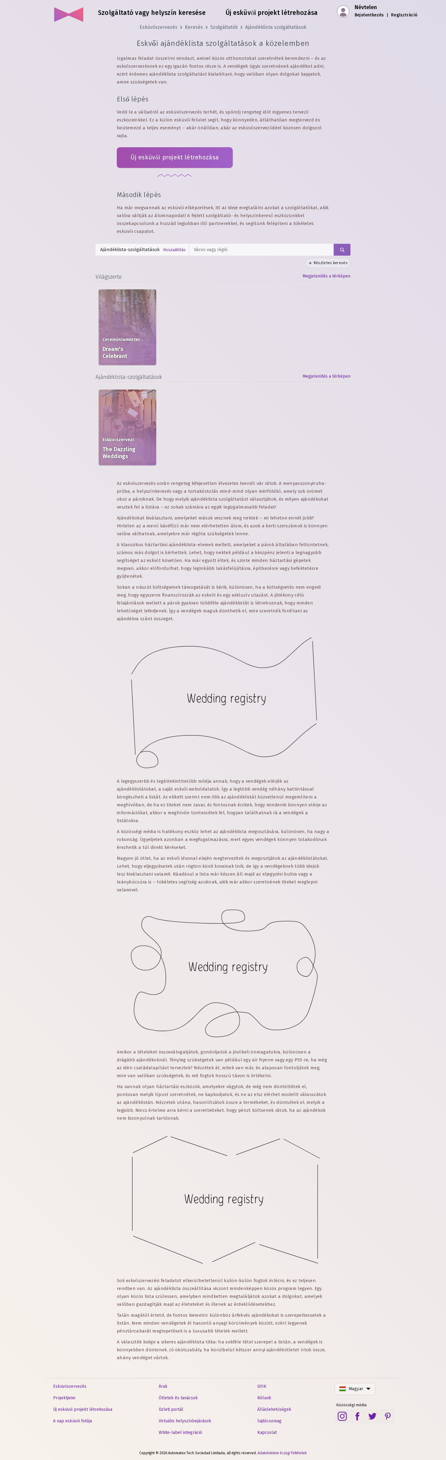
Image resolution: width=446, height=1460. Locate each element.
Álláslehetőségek (274, 1409)
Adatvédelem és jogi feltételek (282, 1453)
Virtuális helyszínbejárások (185, 1421)
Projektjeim (64, 1397)
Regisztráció (404, 15)
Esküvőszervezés (158, 27)
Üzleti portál (171, 1409)
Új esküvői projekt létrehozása (174, 157)
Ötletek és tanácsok (178, 1397)
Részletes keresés (330, 262)
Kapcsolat (267, 1432)
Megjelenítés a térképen (326, 276)
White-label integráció (180, 1432)
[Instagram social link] (342, 1416)
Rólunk (264, 1397)
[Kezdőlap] (69, 12)
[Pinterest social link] (387, 1416)
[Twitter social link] (372, 1416)
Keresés (194, 27)
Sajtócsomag (269, 1421)
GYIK (261, 1386)
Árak (163, 1386)
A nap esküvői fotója (72, 1421)
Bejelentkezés (369, 15)
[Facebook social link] (357, 1416)
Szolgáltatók (224, 27)
